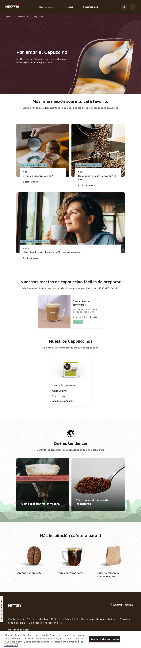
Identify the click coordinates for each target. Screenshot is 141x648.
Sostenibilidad (90, 7)
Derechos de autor (18, 629)
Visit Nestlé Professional (44, 622)
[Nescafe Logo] (12, 7)
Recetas (69, 7)
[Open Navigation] (132, 7)
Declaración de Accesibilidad (98, 619)
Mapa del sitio (16, 622)
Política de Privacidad (64, 619)
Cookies (125, 619)
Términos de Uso (37, 619)
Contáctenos (16, 619)
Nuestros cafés (47, 7)
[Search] (124, 7)
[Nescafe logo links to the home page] (15, 604)
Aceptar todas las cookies (104, 639)
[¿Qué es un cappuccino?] (43, 150)
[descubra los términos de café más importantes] (70, 222)
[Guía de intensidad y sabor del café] (98, 150)
